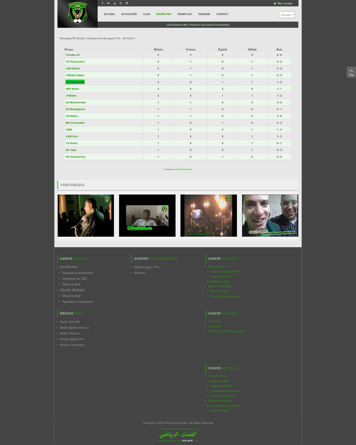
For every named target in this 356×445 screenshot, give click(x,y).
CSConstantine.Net (183, 169)
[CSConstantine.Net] (78, 12)
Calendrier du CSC (74, 278)
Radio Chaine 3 (70, 333)
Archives (139, 273)
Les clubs (214, 321)
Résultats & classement (77, 273)
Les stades (214, 326)
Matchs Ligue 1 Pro (146, 267)
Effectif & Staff (71, 284)
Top (351, 75)
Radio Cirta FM (70, 322)
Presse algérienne (72, 339)
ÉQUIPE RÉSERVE (72, 290)
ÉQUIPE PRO (69, 267)
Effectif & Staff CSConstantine (226, 331)
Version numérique (72, 345)
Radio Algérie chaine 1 (74, 327)
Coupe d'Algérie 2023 (223, 396)
